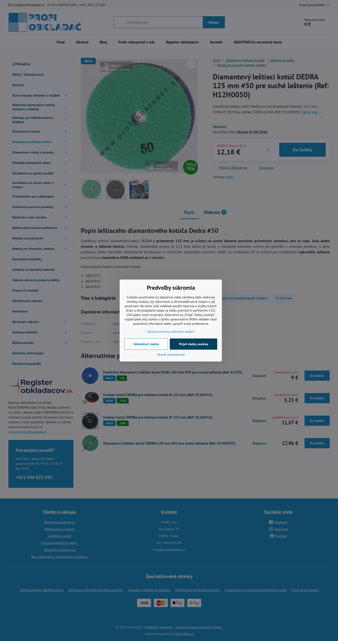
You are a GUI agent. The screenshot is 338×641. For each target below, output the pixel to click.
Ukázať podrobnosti (171, 354)
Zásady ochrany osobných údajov (170, 331)
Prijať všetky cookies (193, 344)
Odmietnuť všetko (146, 344)
